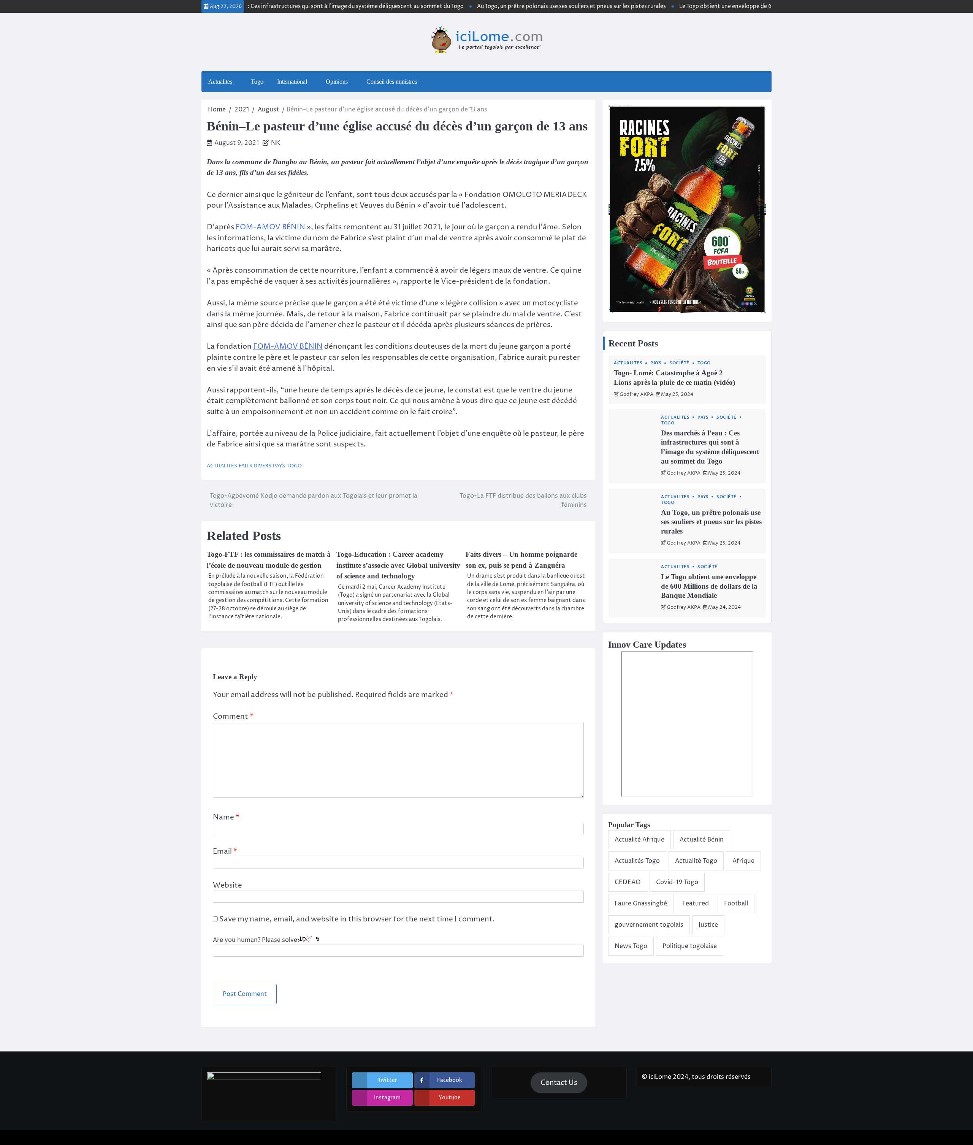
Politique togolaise (689, 946)
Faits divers (255, 466)
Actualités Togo (637, 861)
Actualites (220, 81)
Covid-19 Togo (677, 882)
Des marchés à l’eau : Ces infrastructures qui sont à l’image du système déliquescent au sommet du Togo (301, 6)
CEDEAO (628, 882)
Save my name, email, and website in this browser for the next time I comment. (357, 919)
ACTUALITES (222, 466)
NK (275, 143)
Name (226, 817)
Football (736, 903)
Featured (695, 903)
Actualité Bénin (702, 839)
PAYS (279, 466)
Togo (257, 81)
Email (225, 851)
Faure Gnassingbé (641, 903)
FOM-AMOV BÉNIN (270, 227)
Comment (233, 716)
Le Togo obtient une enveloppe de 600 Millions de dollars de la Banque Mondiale (755, 6)
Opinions (337, 81)
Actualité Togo (696, 861)
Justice (708, 925)
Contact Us (558, 1083)
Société (679, 363)
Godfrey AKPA (636, 394)
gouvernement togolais (649, 925)
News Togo (631, 946)
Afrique (743, 861)
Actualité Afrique (639, 839)
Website (227, 885)
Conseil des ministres (391, 81)
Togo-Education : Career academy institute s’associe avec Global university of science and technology (398, 565)
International (292, 81)
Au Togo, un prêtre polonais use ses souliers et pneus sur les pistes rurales (542, 6)
